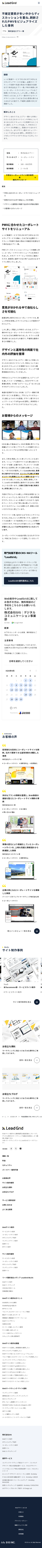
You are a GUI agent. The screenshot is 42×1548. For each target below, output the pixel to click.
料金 (4, 1160)
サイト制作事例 (8, 1183)
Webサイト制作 (8, 1227)
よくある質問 (7, 1209)
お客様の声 (6, 1178)
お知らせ (21, 1512)
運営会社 (21, 1529)
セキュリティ (7, 1165)
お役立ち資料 (7, 1187)
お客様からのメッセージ (13, 208)
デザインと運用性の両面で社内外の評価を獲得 (21, 204)
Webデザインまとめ (21, 1508)
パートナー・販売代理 (10, 1170)
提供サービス (7, 1458)
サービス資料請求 (8, 1200)
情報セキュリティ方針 (21, 1525)
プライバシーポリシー (21, 1521)
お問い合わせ (7, 1205)
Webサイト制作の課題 (10, 1343)
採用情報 (21, 1534)
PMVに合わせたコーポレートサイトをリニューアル (22, 194)
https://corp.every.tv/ (9, 37)
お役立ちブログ (8, 1192)
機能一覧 (5, 1156)
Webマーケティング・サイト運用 (14, 1388)
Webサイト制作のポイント (12, 1298)
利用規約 (21, 1516)
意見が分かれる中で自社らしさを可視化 (19, 200)
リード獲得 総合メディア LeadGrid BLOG (17, 1277)
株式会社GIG (7, 1434)
